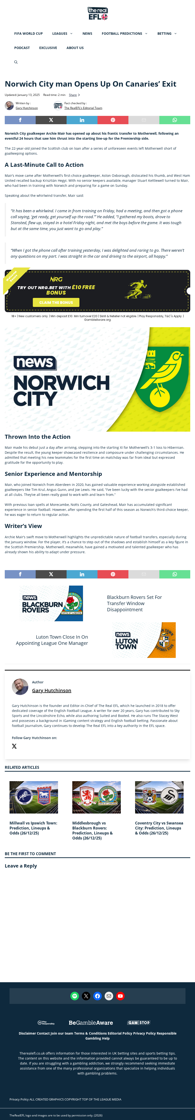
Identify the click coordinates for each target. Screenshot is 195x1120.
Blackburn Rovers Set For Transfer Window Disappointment (134, 603)
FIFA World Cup (28, 33)
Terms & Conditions (90, 1033)
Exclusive (48, 47)
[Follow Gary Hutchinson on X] (14, 747)
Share (73, 95)
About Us (75, 47)
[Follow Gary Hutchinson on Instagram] (23, 747)
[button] (16, 62)
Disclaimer (27, 1033)
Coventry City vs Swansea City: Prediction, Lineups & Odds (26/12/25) (159, 828)
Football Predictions (122, 33)
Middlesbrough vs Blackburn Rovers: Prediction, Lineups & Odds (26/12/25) (92, 830)
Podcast (22, 47)
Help (106, 1038)
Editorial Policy (120, 1033)
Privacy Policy (144, 1033)
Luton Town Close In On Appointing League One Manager (52, 640)
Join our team (62, 1033)
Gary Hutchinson (51, 690)
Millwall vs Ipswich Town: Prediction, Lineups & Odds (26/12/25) (33, 828)
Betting (164, 33)
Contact (43, 1033)
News (87, 33)
